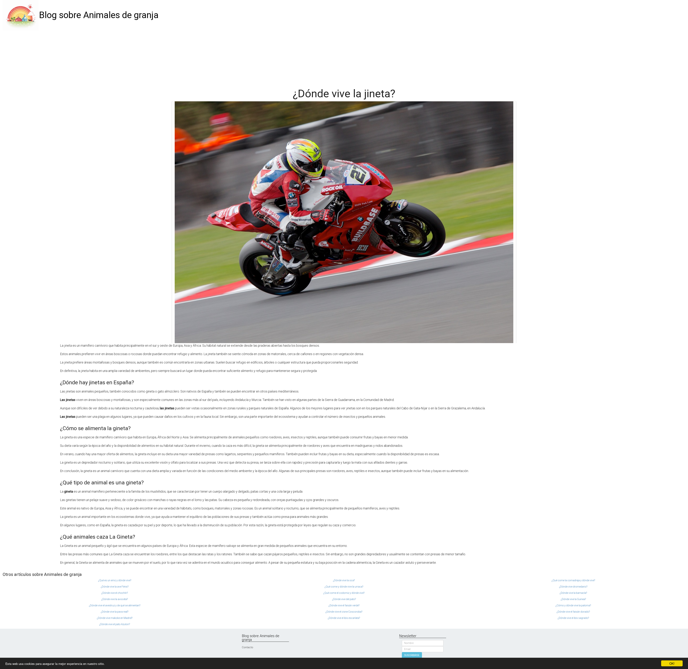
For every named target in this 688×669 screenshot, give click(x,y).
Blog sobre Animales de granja (99, 15)
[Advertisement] (344, 57)
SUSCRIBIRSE (412, 655)
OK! (672, 663)
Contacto (247, 647)
